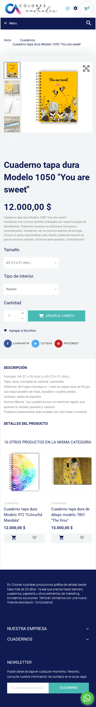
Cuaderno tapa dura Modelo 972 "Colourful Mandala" (23, 514)
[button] (67, 9)
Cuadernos (11, 503)
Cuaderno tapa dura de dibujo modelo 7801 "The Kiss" (70, 514)
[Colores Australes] (31, 8)
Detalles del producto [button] (26, 423)
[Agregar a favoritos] (34, 538)
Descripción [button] (15, 368)
